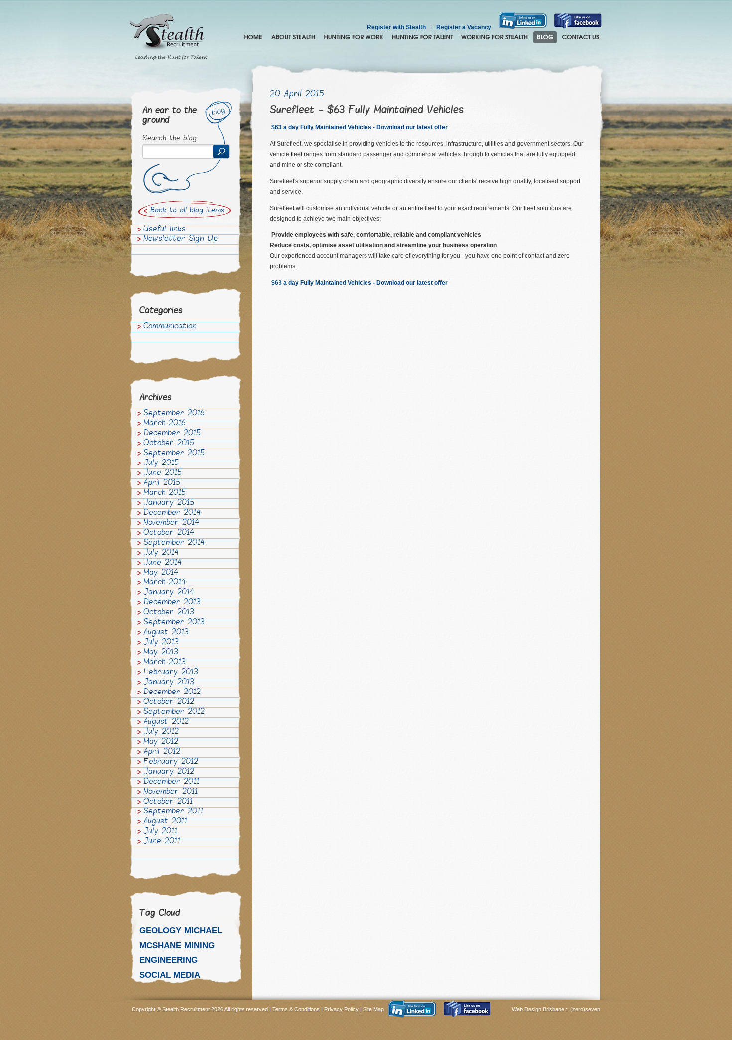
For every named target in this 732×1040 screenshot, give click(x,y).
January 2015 (168, 503)
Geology (160, 930)
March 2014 (164, 582)
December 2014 (172, 513)
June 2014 (162, 563)
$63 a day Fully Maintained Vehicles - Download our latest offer (359, 127)
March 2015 (164, 493)
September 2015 (174, 453)
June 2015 (162, 473)
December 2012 (172, 692)
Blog (545, 37)
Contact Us (581, 37)
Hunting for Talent (422, 37)
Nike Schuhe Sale (96, 944)
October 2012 (168, 702)
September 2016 (174, 413)
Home (253, 37)
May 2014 (160, 573)
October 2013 (168, 612)
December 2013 (172, 602)
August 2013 (166, 632)
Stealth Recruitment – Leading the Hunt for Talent (168, 37)
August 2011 (165, 821)
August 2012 (166, 722)
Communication (170, 326)
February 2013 (170, 672)
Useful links (164, 229)
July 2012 (161, 732)
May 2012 (160, 742)
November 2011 (170, 792)
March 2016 (164, 423)
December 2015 (172, 433)
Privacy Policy (341, 1009)
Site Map (373, 1009)
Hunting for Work (353, 37)
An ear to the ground (169, 115)
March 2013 (164, 662)
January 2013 (168, 682)
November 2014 (171, 523)
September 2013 (174, 622)
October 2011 (168, 802)
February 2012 (170, 762)
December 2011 (171, 782)
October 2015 (168, 443)
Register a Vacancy (463, 27)
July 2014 (161, 553)
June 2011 (161, 841)
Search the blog (169, 139)
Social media (169, 975)
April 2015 (161, 483)
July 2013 (161, 642)
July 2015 (161, 463)
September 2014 (174, 543)
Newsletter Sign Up (180, 239)
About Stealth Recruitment (293, 37)
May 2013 (160, 652)
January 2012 (168, 772)
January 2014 (168, 592)
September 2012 (174, 712)
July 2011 (160, 831)
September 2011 (173, 812)
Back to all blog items (187, 211)
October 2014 (168, 533)
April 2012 (161, 752)
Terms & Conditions (296, 1009)
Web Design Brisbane (539, 1009)
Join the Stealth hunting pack (494, 37)
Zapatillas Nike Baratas (33, 944)
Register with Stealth (396, 27)
